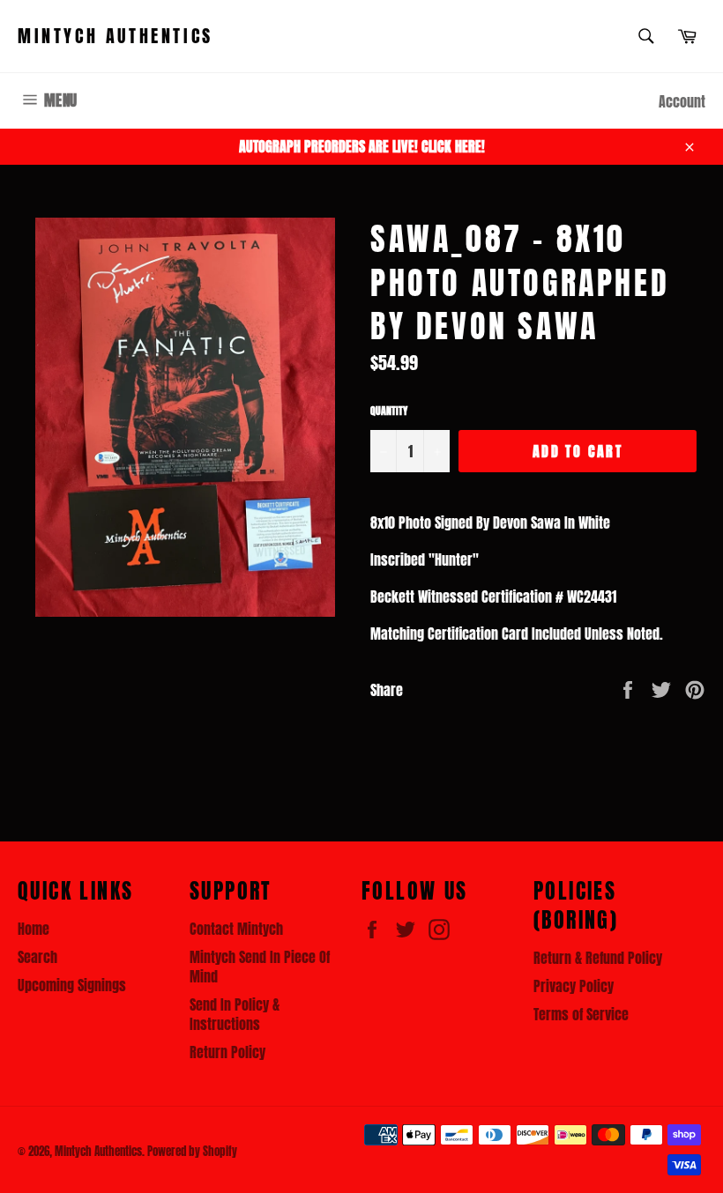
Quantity (388, 411)
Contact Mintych (236, 928)
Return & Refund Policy (597, 957)
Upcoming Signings (72, 985)
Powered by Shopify (192, 1151)
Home (33, 928)
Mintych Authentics (115, 36)
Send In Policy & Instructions (235, 1014)
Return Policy (227, 1052)
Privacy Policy (573, 986)
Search (37, 956)
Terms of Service (581, 1014)
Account (682, 101)
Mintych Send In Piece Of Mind (260, 966)
